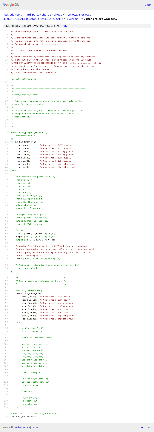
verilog (73, 19)
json (148, 427)
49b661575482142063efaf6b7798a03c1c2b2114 (33, 19)
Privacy (26, 427)
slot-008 (84, 14)
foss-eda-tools (12, 14)
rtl (81, 19)
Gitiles (18, 427)
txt (141, 427)
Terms (35, 427)
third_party (31, 14)
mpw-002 (71, 14)
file (65, 26)
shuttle (46, 14)
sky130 (58, 14)
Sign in (148, 4)
